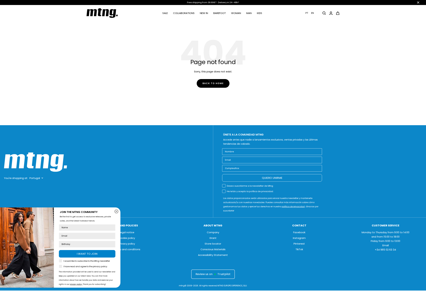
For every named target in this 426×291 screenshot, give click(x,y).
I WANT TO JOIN (103, 254)
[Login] (331, 13)
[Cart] (337, 13)
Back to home (213, 83)
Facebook (299, 232)
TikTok (299, 249)
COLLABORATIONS (184, 13)
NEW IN (204, 13)
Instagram (299, 238)
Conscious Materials (213, 249)
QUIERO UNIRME (272, 178)
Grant (212, 238)
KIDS (259, 13)
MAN (249, 13)
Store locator (213, 243)
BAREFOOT (219, 13)
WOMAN (236, 13)
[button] (311, 13)
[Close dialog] (132, 211)
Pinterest (299, 243)
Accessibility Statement (213, 255)
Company (213, 232)
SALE (165, 13)
